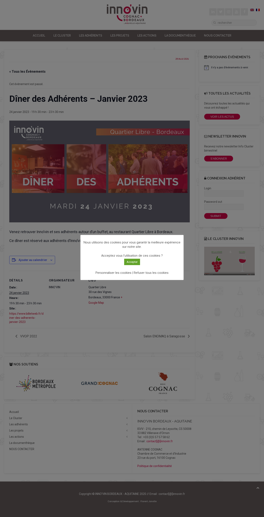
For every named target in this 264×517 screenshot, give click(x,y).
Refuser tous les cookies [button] (151, 273)
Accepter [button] (132, 261)
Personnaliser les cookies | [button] (114, 273)
